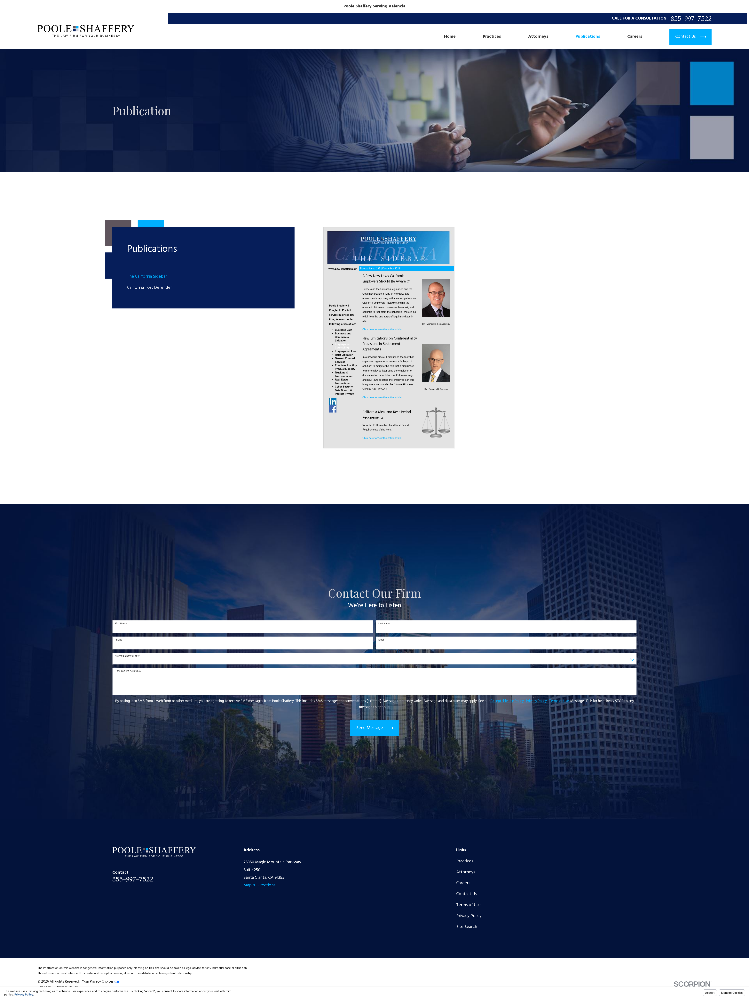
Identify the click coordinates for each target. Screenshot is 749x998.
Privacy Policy (469, 915)
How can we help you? (128, 671)
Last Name (384, 624)
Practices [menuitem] (492, 37)
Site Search (466, 926)
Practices (464, 861)
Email (381, 640)
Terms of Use (468, 905)
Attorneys (465, 872)
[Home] (85, 31)
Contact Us (466, 894)
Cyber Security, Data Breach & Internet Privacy (344, 390)
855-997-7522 (691, 18)
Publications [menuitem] (588, 37)
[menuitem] (203, 276)
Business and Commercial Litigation (343, 337)
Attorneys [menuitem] (538, 37)
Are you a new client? (127, 656)
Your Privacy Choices (98, 982)
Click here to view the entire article (381, 329)
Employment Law (345, 351)
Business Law (343, 329)
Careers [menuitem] (634, 37)
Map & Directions (259, 885)
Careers (463, 883)
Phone (118, 640)
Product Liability (345, 368)
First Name (121, 624)
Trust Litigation (344, 354)
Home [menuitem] (450, 37)
